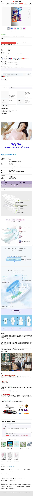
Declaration (25, 492)
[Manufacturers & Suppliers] (16, 1)
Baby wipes (10, 469)
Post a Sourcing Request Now (24, 435)
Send (7, 435)
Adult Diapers (3, 478)
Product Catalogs (12, 466)
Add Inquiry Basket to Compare (16, 31)
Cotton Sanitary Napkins (21, 478)
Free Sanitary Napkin (28, 486)
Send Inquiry (8, 42)
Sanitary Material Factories (26, 484)
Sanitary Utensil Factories (18, 484)
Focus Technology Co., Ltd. (11, 492)
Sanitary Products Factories (4, 484)
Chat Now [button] (25, 42)
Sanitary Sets (11, 484)
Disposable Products (13, 478)
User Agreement (21, 492)
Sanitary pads (2, 469)
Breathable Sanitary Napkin (20, 486)
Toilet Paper (7, 478)
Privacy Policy (28, 492)
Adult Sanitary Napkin (4, 488)
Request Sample (14, 44)
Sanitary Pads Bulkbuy (11, 488)
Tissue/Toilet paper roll (27, 469)
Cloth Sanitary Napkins (12, 480)
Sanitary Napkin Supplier (12, 486)
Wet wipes (17, 469)
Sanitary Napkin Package (4, 486)
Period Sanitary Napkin (4, 480)
